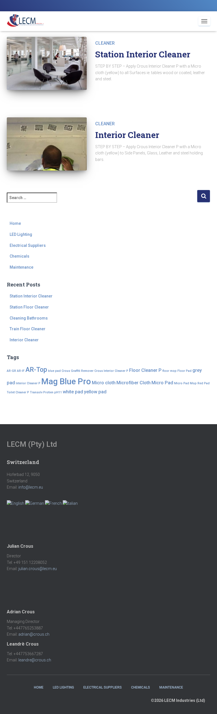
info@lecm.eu (30, 487)
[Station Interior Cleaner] (47, 63)
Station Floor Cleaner (29, 307)
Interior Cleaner (127, 134)
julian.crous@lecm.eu (37, 568)
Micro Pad (162, 382)
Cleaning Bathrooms (29, 318)
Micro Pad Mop (185, 383)
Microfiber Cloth (133, 382)
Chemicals (19, 256)
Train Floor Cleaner (27, 329)
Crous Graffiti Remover (78, 371)
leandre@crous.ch (34, 660)
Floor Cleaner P (145, 370)
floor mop (169, 371)
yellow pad (95, 391)
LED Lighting (21, 234)
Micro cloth (104, 382)
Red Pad (204, 383)
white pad (73, 391)
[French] (53, 503)
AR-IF (21, 371)
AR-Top (36, 370)
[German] (34, 503)
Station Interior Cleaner (142, 54)
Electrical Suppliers (28, 245)
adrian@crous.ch (33, 634)
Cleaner (105, 43)
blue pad (54, 371)
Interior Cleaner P (28, 383)
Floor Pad (184, 371)
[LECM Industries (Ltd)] (27, 21)
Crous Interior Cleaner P (111, 371)
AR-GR (11, 371)
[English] (15, 503)
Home (15, 223)
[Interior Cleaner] (47, 144)
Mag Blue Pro (66, 381)
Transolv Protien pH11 (46, 392)
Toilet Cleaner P (18, 392)
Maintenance (21, 267)
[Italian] (70, 503)
